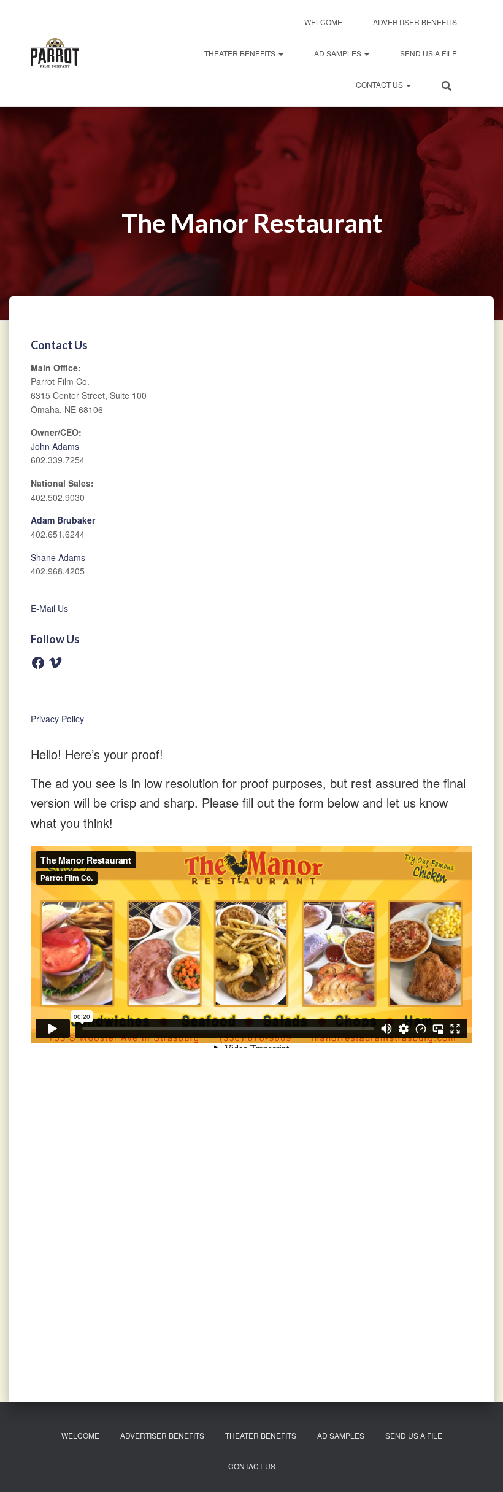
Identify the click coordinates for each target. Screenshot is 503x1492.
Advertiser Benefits (415, 22)
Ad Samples (338, 53)
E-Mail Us (49, 608)
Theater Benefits (240, 53)
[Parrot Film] (54, 53)
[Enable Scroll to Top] (478, 1467)
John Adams (55, 446)
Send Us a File (428, 53)
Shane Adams (58, 557)
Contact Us (380, 84)
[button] (280, 53)
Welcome (323, 22)
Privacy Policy (57, 719)
